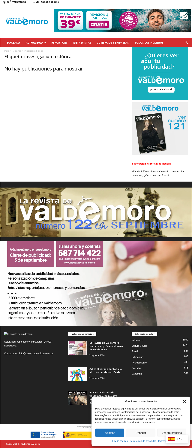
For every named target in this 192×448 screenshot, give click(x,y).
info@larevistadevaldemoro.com (36, 353)
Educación (137, 357)
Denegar (141, 432)
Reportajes (59, 42)
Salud (135, 351)
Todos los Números (149, 42)
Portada (13, 42)
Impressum (164, 441)
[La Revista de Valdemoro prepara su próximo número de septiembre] (77, 348)
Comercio (137, 373)
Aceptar (110, 432)
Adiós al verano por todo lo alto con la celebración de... (105, 370)
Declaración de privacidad (143, 441)
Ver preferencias (172, 432)
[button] (184, 401)
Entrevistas (82, 42)
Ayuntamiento (139, 362)
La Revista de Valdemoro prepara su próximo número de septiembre (106, 346)
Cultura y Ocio (139, 345)
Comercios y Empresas (113, 42)
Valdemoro (137, 340)
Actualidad (34, 42)
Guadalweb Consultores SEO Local (23, 443)
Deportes (136, 368)
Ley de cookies (120, 441)
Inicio (6, 51)
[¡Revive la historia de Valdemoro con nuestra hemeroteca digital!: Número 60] (77, 398)
